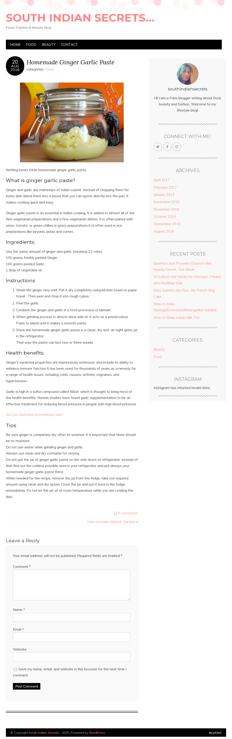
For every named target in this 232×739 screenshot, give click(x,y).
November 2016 (166, 209)
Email (18, 629)
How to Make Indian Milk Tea (176, 317)
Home (15, 44)
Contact (69, 44)
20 (15, 62)
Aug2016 (14, 68)
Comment (22, 566)
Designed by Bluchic (215, 733)
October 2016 (165, 216)
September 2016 (167, 224)
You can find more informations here (34, 415)
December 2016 (166, 202)
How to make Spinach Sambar (111, 522)
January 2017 (164, 194)
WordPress (97, 732)
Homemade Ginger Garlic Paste (70, 62)
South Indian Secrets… (80, 17)
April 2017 (162, 180)
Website (20, 649)
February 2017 (165, 187)
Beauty (49, 44)
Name (19, 610)
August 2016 (164, 231)
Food (31, 44)
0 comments (128, 513)
